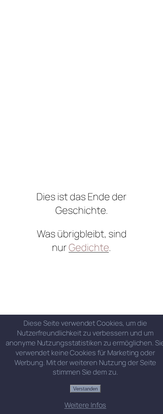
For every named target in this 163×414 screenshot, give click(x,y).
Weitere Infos (85, 405)
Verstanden (85, 389)
